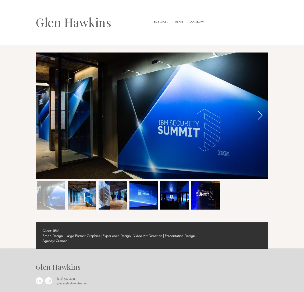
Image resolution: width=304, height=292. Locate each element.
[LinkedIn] (39, 280)
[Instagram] (48, 280)
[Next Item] (260, 115)
